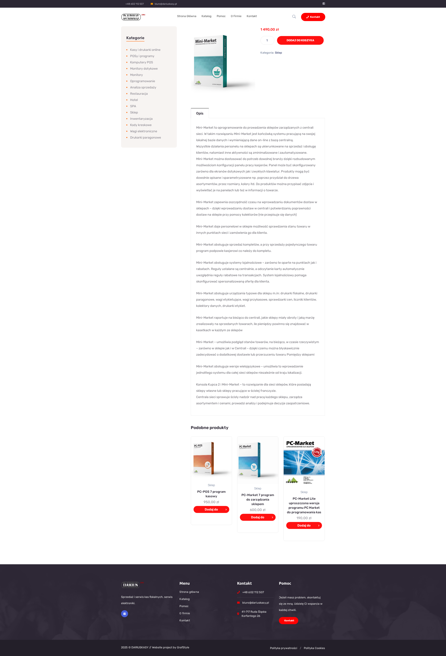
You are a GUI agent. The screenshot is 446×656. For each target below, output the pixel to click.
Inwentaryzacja (141, 119)
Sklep (278, 52)
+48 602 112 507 (134, 3)
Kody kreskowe (141, 125)
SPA (133, 106)
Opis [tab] (199, 113)
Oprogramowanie (142, 81)
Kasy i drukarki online (145, 50)
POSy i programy (142, 56)
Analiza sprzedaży (143, 87)
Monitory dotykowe (144, 68)
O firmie (236, 16)
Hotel (134, 100)
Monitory (136, 75)
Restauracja (139, 94)
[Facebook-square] (124, 613)
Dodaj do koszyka (300, 40)
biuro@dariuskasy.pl (166, 3)
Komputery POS (141, 62)
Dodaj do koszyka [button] (211, 510)
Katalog (207, 16)
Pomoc (221, 16)
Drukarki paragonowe (145, 137)
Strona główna (186, 16)
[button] (300, 648)
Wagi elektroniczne (143, 131)
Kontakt (252, 16)
